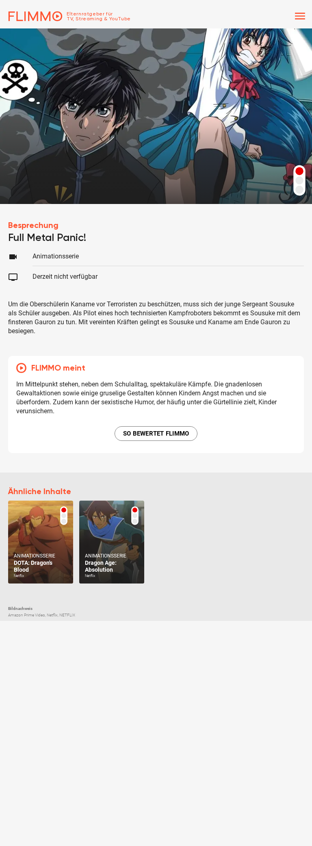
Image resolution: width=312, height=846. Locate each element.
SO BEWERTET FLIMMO (156, 433)
